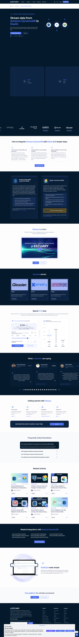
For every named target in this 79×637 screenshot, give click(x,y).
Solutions (28, 1)
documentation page (22, 209)
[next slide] (59, 390)
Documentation (56, 610)
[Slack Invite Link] (55, 2)
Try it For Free (17, 345)
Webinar (55, 619)
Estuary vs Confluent (45, 619)
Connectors (39, 1)
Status (65, 619)
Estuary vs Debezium (45, 621)
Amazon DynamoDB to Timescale (18, 537)
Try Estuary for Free (39, 165)
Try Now (35, 262)
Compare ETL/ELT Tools (57, 622)
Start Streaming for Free (15, 33)
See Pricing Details (30, 345)
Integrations (17, 6)
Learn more (28, 416)
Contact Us (43, 262)
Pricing (34, 1)
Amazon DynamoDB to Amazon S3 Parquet (20, 535)
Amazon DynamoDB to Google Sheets (38, 535)
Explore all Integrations (39, 541)
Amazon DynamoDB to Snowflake (56, 533)
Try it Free (66, 1)
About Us (65, 610)
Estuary (43, 610)
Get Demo (25, 33)
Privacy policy (42, 625)
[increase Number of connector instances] (35, 342)
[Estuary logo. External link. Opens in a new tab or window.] (8, 626)
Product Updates (56, 613)
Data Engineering (56, 618)
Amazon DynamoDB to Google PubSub (57, 535)
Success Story (32, 130)
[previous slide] (20, 390)
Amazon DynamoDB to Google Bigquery (38, 533)
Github (55, 621)
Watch (57, 416)
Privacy (65, 615)
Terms (65, 616)
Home (12, 6)
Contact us (57, 424)
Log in (60, 1)
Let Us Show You (44, 597)
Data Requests (66, 618)
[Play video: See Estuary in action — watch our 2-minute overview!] (39, 249)
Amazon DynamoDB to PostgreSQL (19, 533)
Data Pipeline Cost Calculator (46, 622)
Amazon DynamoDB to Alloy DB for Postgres (39, 537)
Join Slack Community (45, 416)
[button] (23, 2)
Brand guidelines (66, 622)
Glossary (55, 616)
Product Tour (44, 615)
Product (22, 1)
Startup (65, 621)
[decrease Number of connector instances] (28, 342)
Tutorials (55, 615)
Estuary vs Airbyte (45, 618)
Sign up (12, 416)
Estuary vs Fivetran (45, 616)
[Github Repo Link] (57, 2)
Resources (44, 1)
